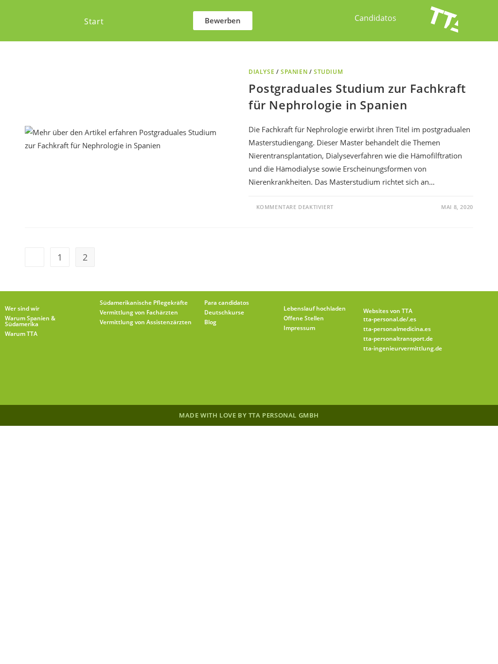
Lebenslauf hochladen (315, 308)
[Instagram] (237, 380)
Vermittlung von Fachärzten (139, 312)
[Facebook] (214, 380)
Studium (328, 72)
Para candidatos (226, 302)
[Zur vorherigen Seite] (34, 257)
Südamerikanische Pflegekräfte (144, 302)
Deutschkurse (224, 312)
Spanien (294, 72)
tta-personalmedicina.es (397, 329)
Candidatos (375, 18)
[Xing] (284, 380)
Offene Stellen (304, 318)
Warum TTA (21, 334)
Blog (210, 322)
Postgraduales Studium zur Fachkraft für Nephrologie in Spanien (357, 96)
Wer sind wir (22, 308)
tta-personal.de (384, 319)
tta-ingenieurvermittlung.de (402, 348)
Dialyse (261, 72)
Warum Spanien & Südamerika (30, 321)
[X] (190, 380)
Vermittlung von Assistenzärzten (146, 322)
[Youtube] (307, 380)
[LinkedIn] (260, 380)
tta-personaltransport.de (398, 338)
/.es (411, 319)
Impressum (299, 328)
